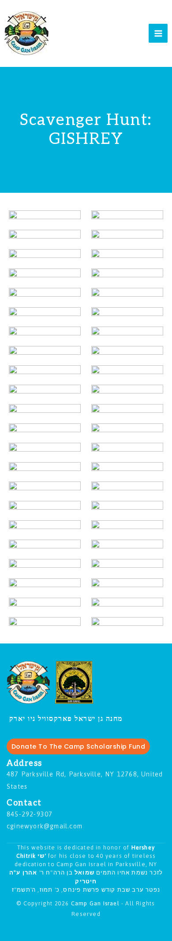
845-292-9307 (29, 814)
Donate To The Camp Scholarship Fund (78, 746)
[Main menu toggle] (158, 33)
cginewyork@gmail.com (44, 826)
